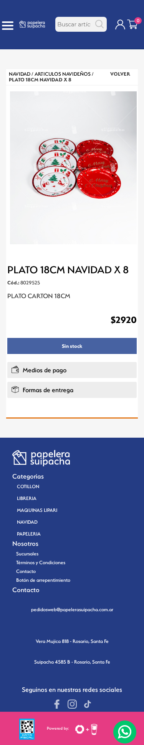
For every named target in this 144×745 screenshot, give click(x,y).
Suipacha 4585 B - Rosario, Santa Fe (72, 662)
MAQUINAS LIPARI (37, 510)
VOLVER (120, 74)
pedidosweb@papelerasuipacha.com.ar (72, 609)
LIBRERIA (26, 498)
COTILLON (28, 486)
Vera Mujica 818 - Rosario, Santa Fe (72, 641)
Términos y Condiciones (40, 562)
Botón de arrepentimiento (43, 580)
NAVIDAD (19, 74)
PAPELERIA (29, 534)
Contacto (26, 571)
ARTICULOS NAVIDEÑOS (63, 74)
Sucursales (27, 554)
